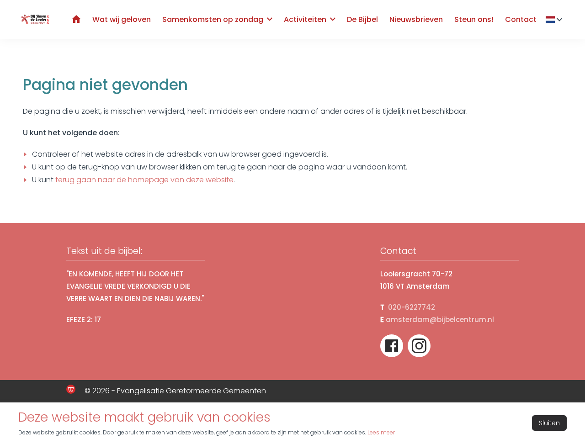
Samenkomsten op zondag (212, 19)
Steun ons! (474, 19)
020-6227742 (411, 307)
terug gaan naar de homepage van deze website (144, 179)
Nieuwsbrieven (416, 19)
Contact (521, 19)
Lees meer (381, 432)
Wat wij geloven (121, 19)
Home (76, 19)
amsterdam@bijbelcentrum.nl (440, 319)
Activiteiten (305, 19)
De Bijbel (362, 19)
